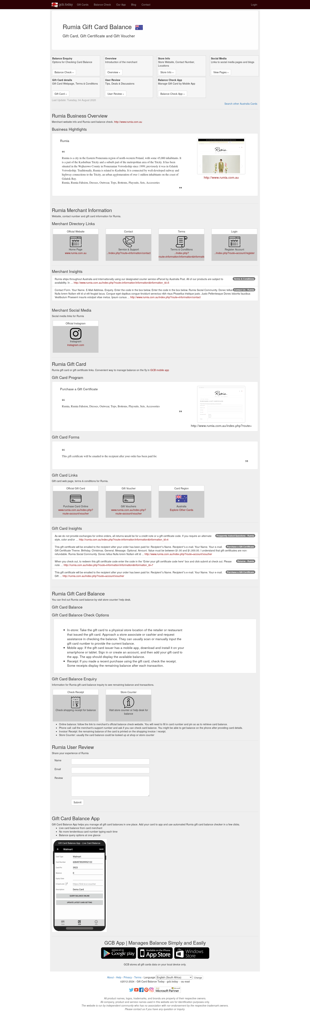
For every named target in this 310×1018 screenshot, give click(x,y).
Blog (133, 4)
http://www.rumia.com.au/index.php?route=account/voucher (178, 554)
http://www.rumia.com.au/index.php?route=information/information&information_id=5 (121, 282)
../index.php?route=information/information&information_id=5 (186, 254)
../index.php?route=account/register (234, 253)
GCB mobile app (159, 370)
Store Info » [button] (167, 72)
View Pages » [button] (221, 72)
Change (198, 977)
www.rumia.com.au (75, 253)
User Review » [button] (115, 93)
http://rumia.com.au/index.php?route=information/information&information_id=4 (123, 539)
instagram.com (75, 345)
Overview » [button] (113, 72)
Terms (137, 977)
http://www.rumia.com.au (128, 122)
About (110, 977)
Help (118, 977)
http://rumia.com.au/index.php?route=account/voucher (93, 576)
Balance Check (102, 4)
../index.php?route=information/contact (129, 253)
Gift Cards (82, 4)
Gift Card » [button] (61, 93)
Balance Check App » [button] (172, 93)
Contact (146, 4)
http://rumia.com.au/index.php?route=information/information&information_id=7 (108, 565)
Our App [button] (121, 4)
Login (254, 4)
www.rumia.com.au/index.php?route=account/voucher (75, 511)
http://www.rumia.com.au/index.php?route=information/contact (165, 297)
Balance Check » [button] (64, 72)
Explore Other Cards (181, 510)
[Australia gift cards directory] (139, 26)
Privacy (128, 977)
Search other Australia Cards (240, 103)
